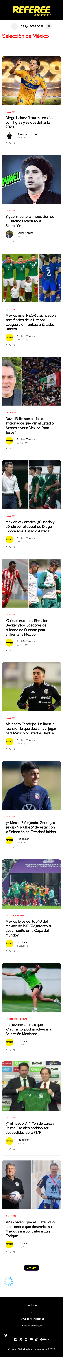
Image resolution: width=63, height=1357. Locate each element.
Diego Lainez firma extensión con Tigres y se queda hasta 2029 (29, 122)
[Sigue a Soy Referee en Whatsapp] (31, 1335)
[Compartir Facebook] (7, 143)
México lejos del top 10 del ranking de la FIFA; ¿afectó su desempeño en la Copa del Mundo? (29, 928)
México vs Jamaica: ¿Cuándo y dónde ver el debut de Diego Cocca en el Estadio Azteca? (30, 526)
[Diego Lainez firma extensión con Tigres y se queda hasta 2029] (31, 80)
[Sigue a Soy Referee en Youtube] (31, 1339)
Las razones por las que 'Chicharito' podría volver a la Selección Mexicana (28, 1029)
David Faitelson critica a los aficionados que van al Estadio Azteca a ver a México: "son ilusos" (30, 425)
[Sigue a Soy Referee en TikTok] (36, 1339)
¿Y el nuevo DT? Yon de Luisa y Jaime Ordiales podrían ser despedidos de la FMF (30, 1128)
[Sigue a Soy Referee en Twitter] (20, 1339)
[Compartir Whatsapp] (14, 143)
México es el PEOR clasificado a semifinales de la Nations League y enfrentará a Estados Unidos (31, 322)
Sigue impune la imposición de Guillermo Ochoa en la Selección (30, 221)
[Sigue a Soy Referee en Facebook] (15, 1339)
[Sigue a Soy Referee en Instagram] (26, 1339)
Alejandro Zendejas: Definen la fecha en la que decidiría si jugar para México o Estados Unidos (31, 728)
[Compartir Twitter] (10, 143)
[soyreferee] (31, 11)
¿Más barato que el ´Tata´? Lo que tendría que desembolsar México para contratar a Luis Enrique (30, 1229)
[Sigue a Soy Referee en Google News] (44, 1339)
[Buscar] (14, 26)
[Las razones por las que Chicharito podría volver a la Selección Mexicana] (31, 987)
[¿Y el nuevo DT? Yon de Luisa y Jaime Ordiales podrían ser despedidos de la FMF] (31, 1086)
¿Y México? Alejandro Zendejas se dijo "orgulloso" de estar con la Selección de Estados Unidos (31, 827)
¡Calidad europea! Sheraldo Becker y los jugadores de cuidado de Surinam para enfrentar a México (27, 627)
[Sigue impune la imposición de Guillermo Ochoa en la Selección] (31, 179)
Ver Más (31, 1268)
